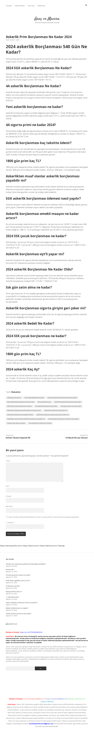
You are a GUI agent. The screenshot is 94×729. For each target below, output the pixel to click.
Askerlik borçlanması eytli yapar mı (55, 410)
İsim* (7, 486)
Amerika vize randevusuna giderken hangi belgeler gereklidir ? (26, 564)
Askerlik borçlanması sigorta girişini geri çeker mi (52, 415)
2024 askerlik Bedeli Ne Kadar (34, 398)
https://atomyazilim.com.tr (11, 545)
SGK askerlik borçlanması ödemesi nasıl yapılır (63, 419)
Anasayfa (9, 6)
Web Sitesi (9, 506)
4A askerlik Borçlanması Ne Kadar (46, 406)
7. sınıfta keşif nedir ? (12, 597)
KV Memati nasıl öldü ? (13, 586)
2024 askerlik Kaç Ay (44, 402)
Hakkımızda (41, 6)
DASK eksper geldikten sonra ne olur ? (18, 581)
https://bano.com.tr (31, 545)
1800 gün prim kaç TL (14, 398)
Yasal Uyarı (31, 6)
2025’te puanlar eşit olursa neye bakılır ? (19, 614)
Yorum (8, 461)
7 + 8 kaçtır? (10, 523)
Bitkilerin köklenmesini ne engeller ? (17, 608)
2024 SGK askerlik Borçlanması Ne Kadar (68, 402)
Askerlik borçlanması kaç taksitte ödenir (20, 415)
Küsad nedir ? (10, 569)
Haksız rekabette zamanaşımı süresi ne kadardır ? (22, 603)
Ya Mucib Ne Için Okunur (76, 437)
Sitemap (61, 545)
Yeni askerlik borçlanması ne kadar (40, 423)
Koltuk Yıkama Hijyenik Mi (18, 437)
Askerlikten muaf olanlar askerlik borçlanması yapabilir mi (26, 419)
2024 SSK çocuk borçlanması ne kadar (19, 406)
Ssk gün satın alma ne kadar (16, 423)
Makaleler (16, 392)
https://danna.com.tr (48, 545)
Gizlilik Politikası (20, 6)
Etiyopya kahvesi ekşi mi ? (14, 592)
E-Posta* (8, 496)
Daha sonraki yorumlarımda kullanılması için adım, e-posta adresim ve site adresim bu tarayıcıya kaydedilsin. (44, 517)
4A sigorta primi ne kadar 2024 (71, 406)
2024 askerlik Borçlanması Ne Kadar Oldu (20, 402)
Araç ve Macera (47, 19)
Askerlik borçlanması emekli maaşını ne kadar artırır (24, 410)
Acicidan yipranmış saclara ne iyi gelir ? (18, 575)
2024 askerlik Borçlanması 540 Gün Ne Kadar (62, 398)
